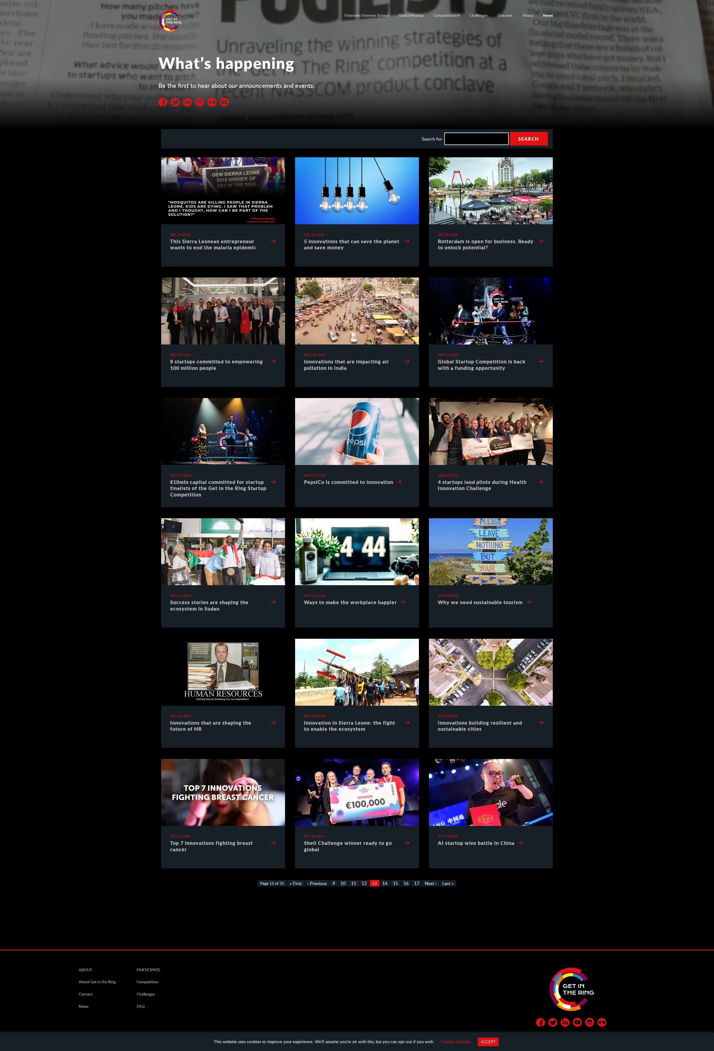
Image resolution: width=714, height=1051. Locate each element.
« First (296, 883)
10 (343, 883)
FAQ (140, 1006)
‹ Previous (317, 883)
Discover (505, 15)
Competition (147, 981)
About (527, 15)
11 (353, 883)
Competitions (445, 15)
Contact (85, 994)
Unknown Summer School (366, 15)
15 (395, 883)
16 (406, 883)
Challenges (478, 15)
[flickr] (212, 100)
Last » (448, 883)
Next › (431, 883)
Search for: (432, 138)
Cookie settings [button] (456, 1041)
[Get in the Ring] (177, 21)
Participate (148, 969)
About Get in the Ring (97, 981)
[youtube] (224, 100)
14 (384, 883)
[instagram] (589, 1023)
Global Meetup (411, 15)
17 (416, 883)
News (548, 15)
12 (364, 883)
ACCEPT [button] (488, 1042)
